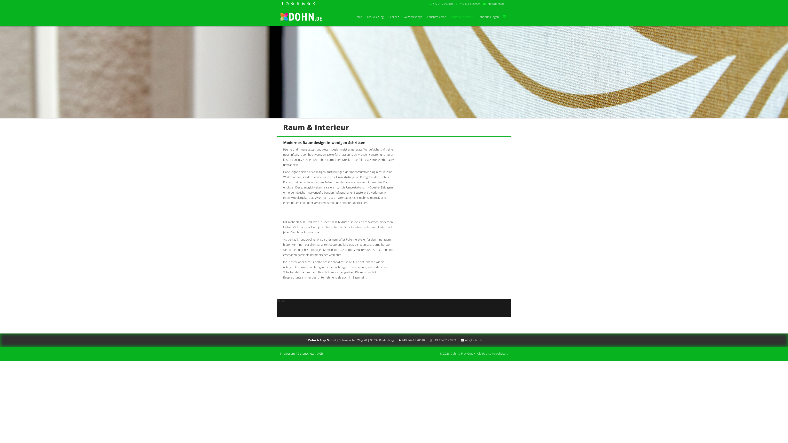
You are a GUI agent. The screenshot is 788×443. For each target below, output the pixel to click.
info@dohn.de (495, 4)
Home (358, 17)
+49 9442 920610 (443, 4)
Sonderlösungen (488, 17)
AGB (320, 353)
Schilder (393, 17)
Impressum (287, 353)
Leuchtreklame (436, 17)
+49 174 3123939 (470, 4)
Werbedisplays (413, 17)
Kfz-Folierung (375, 17)
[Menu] (504, 17)
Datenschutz (306, 353)
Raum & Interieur (462, 17)
